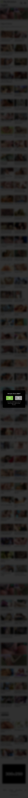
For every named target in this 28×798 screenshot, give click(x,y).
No (18, 398)
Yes (9, 398)
